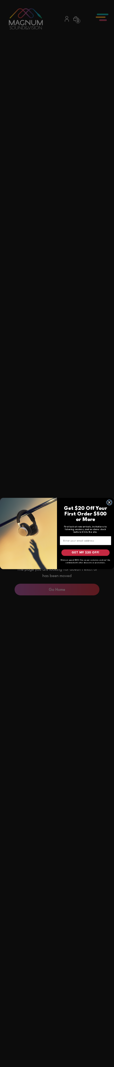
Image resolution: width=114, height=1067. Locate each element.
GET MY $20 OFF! (85, 552)
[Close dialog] (109, 502)
